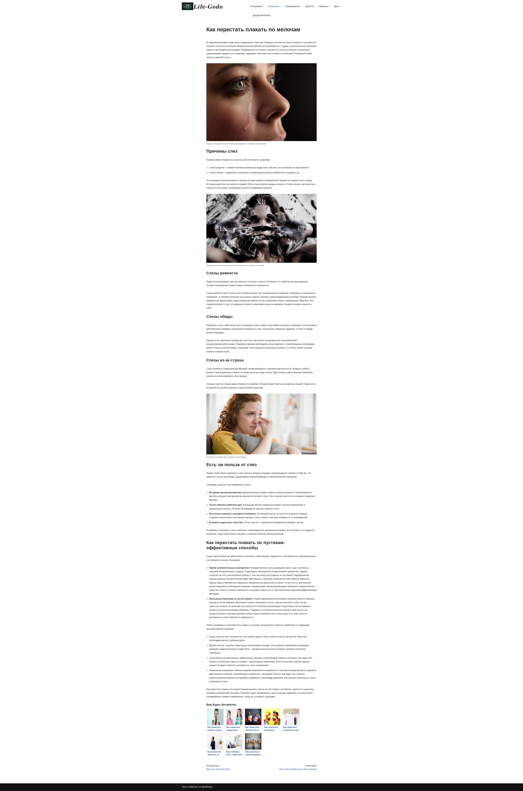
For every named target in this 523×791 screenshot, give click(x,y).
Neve (184, 787)
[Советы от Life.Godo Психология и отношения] (202, 6)
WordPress (206, 787)
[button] (263, 6)
